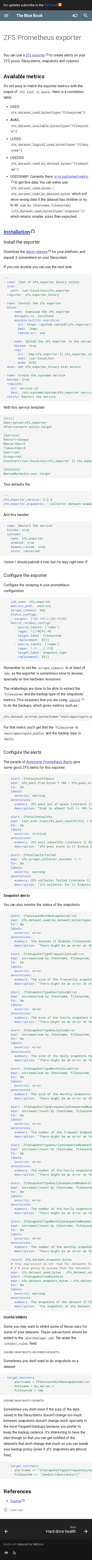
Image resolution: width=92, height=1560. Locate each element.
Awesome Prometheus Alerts (49, 762)
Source (15, 1501)
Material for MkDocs (31, 1544)
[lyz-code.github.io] (14, 1552)
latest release (37, 252)
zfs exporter (35, 55)
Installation (17, 232)
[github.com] (6, 1552)
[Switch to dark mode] (75, 15)
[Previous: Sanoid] (6, 1530)
